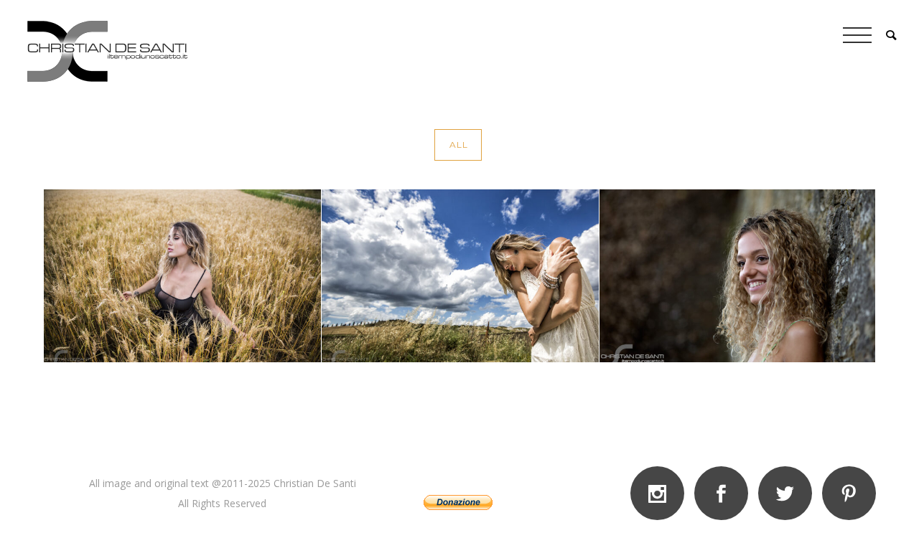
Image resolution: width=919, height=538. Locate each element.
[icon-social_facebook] (724, 493)
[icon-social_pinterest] (849, 493)
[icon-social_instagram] (660, 493)
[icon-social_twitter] (788, 493)
